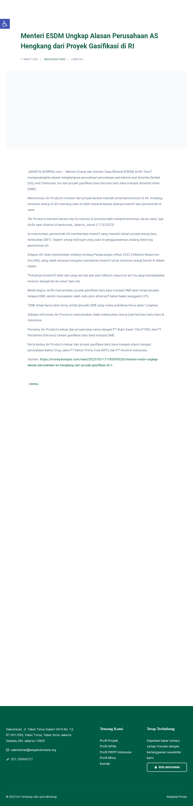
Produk (91, 7)
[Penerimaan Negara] (93, 538)
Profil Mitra (108, 758)
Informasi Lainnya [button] (129, 7)
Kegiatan (74, 7)
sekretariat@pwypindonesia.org (33, 750)
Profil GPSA (108, 746)
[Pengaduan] (155, 538)
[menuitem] (40, 7)
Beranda (41, 7)
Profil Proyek (109, 741)
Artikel (106, 7)
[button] (5, 24)
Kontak (105, 764)
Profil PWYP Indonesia (115, 752)
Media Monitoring (55, 59)
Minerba (33, 384)
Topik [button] (56, 7)
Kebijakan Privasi (177, 796)
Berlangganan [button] (169, 767)
